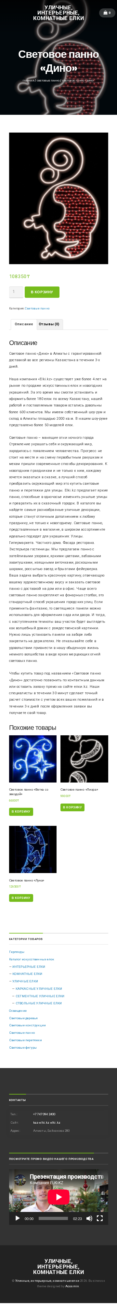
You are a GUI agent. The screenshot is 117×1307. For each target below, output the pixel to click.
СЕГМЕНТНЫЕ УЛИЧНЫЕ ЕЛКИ (40, 996)
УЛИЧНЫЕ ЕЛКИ (25, 981)
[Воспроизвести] (17, 1218)
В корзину (42, 292)
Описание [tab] (24, 324)
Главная (28, 80)
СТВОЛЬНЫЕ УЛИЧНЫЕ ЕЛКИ (39, 1003)
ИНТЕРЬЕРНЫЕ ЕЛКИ (29, 966)
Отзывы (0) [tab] (49, 324)
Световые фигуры (23, 1047)
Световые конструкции (27, 1025)
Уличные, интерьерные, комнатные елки (58, 12)
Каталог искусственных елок (32, 959)
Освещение (18, 1010)
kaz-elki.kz (41, 1122)
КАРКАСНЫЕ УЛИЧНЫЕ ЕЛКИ (39, 988)
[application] (58, 1197)
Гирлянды (16, 952)
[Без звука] (89, 1218)
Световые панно (48, 80)
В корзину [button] (21, 811)
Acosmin (72, 1286)
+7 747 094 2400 (44, 1114)
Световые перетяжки (25, 1040)
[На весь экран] (100, 1218)
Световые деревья (23, 1018)
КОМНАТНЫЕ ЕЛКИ (27, 974)
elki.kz (55, 1122)
